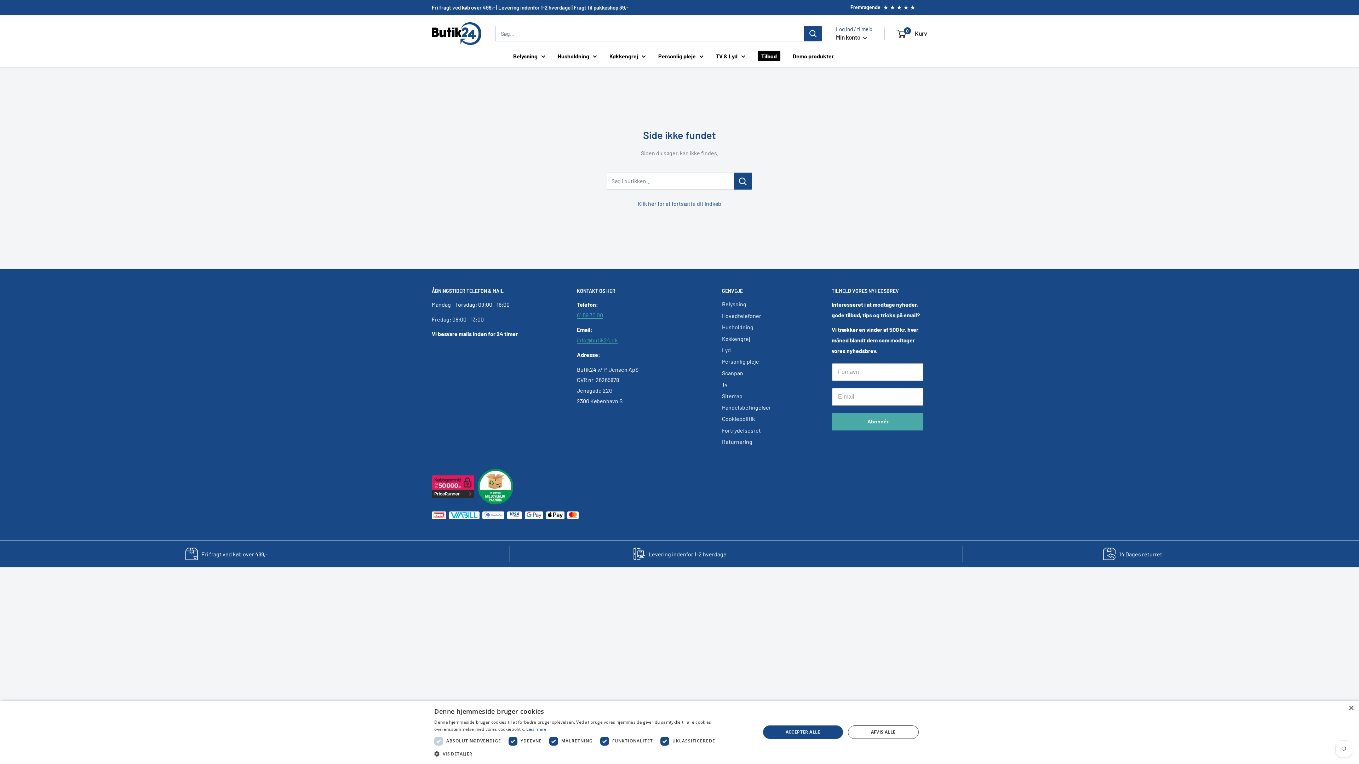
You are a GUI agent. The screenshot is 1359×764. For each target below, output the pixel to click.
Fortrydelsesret (741, 430)
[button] (592, 754)
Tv (725, 384)
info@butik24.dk (597, 340)
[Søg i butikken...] (743, 181)
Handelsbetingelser (746, 407)
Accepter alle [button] (803, 732)
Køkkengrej (623, 56)
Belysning (525, 56)
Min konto (848, 37)
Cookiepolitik (738, 418)
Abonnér (877, 421)
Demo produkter (813, 56)
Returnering (737, 441)
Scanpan (732, 373)
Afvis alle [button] (883, 732)
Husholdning (573, 56)
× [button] (1351, 708)
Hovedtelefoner (741, 315)
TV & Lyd (727, 56)
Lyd (726, 350)
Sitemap (732, 396)
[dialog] (679, 732)
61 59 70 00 (590, 315)
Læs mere (536, 729)
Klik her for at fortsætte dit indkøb (679, 203)
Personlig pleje (677, 56)
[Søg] (813, 33)
